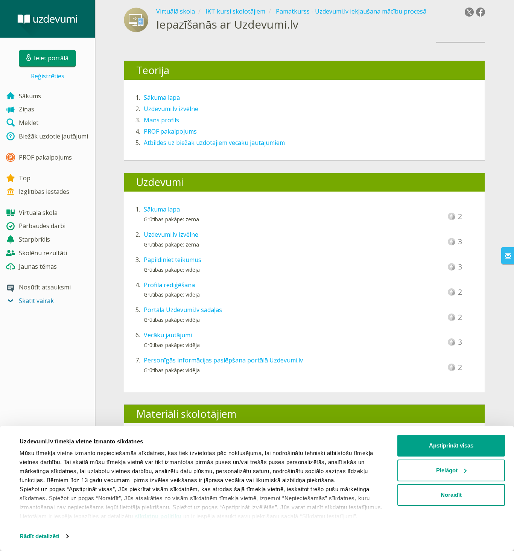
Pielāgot (447, 470)
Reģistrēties (47, 76)
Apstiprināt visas (451, 445)
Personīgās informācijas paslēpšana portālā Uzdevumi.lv (223, 360)
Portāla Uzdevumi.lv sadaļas (183, 310)
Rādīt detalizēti (39, 536)
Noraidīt (451, 495)
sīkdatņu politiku (158, 516)
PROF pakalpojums (170, 131)
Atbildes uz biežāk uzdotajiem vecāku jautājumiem (214, 143)
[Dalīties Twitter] (469, 12)
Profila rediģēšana (169, 285)
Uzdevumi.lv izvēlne (171, 109)
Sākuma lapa (162, 97)
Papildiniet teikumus (172, 260)
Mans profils (161, 120)
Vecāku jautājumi (168, 335)
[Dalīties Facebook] (480, 12)
